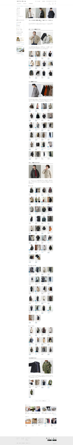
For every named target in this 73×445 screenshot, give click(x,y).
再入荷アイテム (18, 13)
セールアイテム (18, 12)
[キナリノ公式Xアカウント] (51, 438)
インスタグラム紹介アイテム (20, 16)
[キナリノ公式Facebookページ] (47, 438)
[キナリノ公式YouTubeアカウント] (53, 438)
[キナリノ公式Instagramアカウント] (49, 438)
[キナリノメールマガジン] (55, 438)
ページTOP (37, 433)
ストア (17, 17)
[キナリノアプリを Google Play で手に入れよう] (54, 440)
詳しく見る (23, 44)
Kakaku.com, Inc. (54, 443)
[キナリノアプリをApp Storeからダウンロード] (49, 440)
